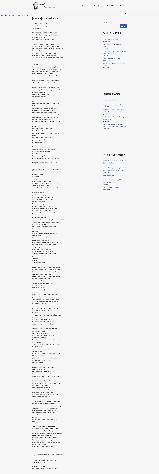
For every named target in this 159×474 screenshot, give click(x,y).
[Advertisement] (111, 80)
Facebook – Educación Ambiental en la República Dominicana (44, 461)
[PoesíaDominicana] (43, 5)
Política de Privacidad (38, 466)
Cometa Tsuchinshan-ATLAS (111, 58)
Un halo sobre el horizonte (110, 39)
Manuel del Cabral (15, 15)
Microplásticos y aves (109, 175)
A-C (7, 15)
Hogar (2, 15)
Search (105, 22)
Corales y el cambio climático (111, 187)
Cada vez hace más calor (110, 100)
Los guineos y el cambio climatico (112, 105)
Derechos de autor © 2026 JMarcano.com (44, 468)
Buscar (123, 26)
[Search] (125, 13)
